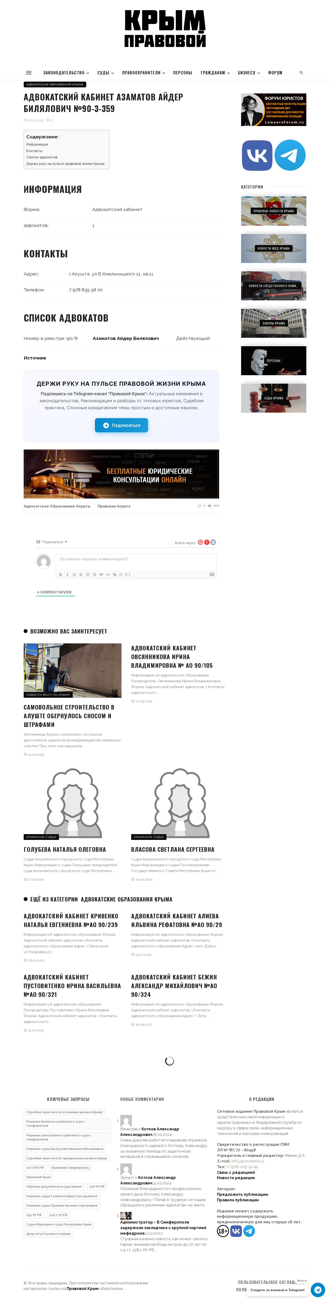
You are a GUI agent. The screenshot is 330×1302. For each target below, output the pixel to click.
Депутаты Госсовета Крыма (48, 1234)
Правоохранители (141, 73)
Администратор (136, 1222)
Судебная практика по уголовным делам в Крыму (64, 1112)
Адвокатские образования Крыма (55, 84)
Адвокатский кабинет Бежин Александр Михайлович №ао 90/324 (174, 985)
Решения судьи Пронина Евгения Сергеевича (62, 1205)
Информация (37, 144)
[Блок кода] (108, 574)
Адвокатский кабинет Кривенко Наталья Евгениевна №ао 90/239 (71, 920)
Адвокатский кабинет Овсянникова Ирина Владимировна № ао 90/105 (172, 656)
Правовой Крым (38, 1177)
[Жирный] (60, 574)
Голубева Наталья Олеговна (65, 849)
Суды (103, 73)
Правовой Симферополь (70, 1167)
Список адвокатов (41, 157)
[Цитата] (101, 574)
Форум (275, 73)
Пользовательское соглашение (271, 1282)
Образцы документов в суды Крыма (54, 1186)
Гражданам (213, 73)
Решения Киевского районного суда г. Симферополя (56, 1123)
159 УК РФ (34, 1215)
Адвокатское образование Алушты (57, 506)
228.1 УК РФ (58, 1215)
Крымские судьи (41, 837)
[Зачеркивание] (81, 574)
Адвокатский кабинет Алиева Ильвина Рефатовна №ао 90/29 (176, 920)
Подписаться (126, 425)
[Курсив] (67, 574)
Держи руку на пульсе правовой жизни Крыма (65, 164)
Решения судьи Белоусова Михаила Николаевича (64, 1149)
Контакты (34, 151)
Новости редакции (236, 1177)
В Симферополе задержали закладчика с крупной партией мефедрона (163, 1228)
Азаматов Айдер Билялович (126, 338)
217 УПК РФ (35, 1167)
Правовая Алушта (114, 506)
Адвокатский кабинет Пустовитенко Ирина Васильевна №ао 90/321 (72, 985)
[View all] (273, 211)
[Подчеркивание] (74, 574)
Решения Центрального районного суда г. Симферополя (59, 1137)
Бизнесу (246, 73)
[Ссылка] (114, 574)
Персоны (182, 73)
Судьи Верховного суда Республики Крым (58, 1224)
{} (121, 574)
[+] (127, 574)
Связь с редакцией (236, 1172)
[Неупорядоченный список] (94, 574)
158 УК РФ (97, 1186)
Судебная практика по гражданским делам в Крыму (66, 1158)
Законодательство (64, 73)
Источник (35, 358)
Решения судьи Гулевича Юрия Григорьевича (61, 1196)
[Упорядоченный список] (87, 574)
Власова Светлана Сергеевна (173, 849)
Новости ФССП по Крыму (48, 695)
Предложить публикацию (242, 1194)
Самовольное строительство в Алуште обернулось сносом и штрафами (69, 716)
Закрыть (302, 1280)
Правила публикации (238, 1200)
